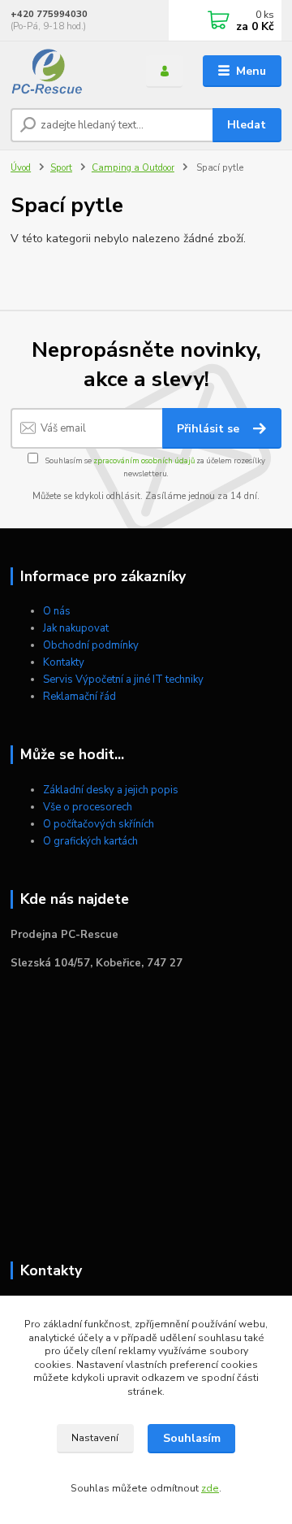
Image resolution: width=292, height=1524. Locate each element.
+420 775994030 (49, 14)
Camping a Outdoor (133, 168)
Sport (61, 168)
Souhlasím (192, 1438)
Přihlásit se (210, 428)
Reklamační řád (79, 696)
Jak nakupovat (76, 628)
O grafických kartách (90, 841)
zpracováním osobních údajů (144, 460)
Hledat (246, 124)
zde (210, 1488)
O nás (57, 611)
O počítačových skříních (98, 824)
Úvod (21, 168)
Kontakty (63, 662)
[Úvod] (67, 71)
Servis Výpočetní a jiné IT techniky (123, 679)
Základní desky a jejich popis (110, 790)
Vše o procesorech (87, 807)
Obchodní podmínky (91, 645)
